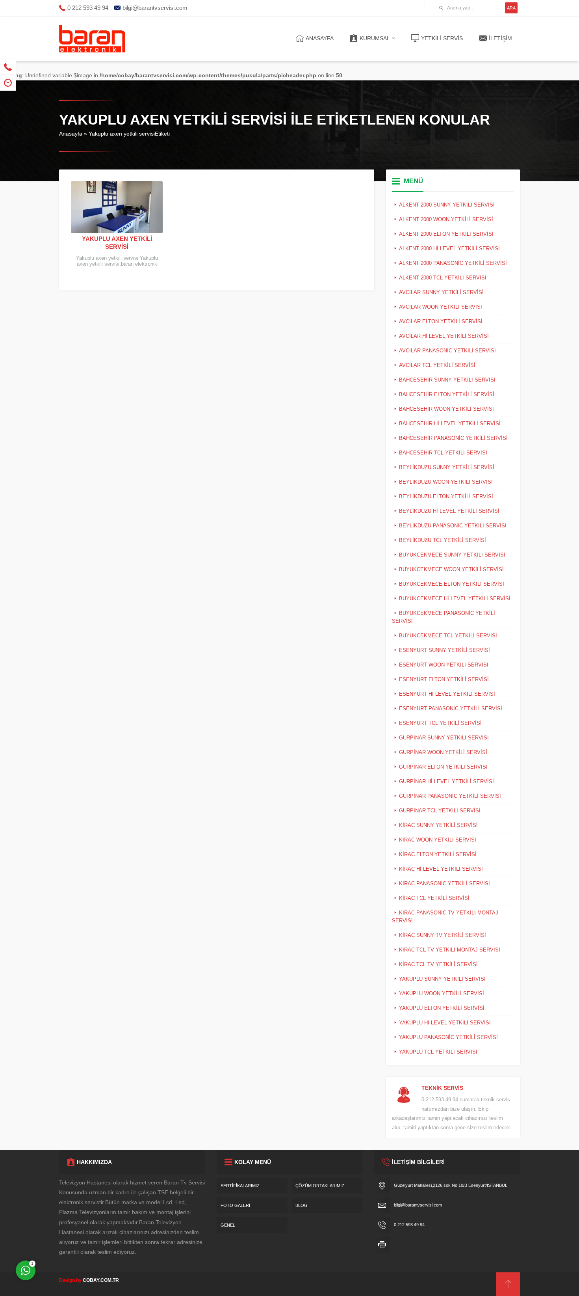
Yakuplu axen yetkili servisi (117, 242)
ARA (511, 8)
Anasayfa (70, 133)
